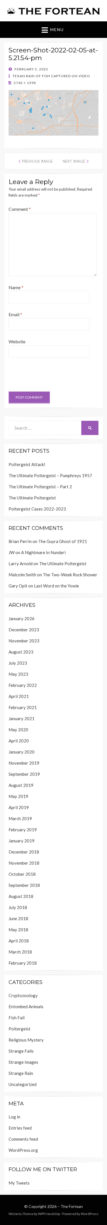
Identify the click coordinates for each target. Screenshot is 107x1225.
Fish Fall (17, 1017)
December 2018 (24, 851)
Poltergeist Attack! (27, 464)
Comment (20, 209)
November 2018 (24, 862)
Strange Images (23, 1062)
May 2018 (18, 929)
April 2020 (19, 740)
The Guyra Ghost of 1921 (62, 541)
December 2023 (24, 629)
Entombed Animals (26, 1006)
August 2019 (21, 785)
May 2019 (18, 796)
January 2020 (22, 751)
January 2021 (22, 718)
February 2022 (23, 685)
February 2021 (23, 707)
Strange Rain (21, 1073)
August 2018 (21, 896)
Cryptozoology (23, 995)
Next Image (74, 161)
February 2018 (23, 962)
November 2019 (24, 762)
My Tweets (19, 1182)
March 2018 (20, 951)
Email (15, 314)
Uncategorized (23, 1084)
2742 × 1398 (24, 83)
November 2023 (24, 640)
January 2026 (22, 618)
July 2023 (18, 662)
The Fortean (71, 1206)
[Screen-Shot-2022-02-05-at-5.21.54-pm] (53, 112)
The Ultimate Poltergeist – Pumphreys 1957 (50, 475)
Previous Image (37, 161)
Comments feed (23, 1139)
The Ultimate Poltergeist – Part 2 (40, 486)
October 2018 (22, 874)
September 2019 (24, 774)
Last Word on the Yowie (56, 585)
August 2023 (21, 651)
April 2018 (19, 940)
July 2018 (18, 907)
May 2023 (18, 674)
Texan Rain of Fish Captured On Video (51, 76)
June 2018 (18, 918)
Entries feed (20, 1127)
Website (17, 341)
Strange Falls (21, 1051)
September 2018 (24, 885)
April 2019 (19, 807)
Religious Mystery (26, 1039)
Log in (14, 1116)
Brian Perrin (20, 541)
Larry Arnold (21, 563)
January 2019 (22, 840)
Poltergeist (20, 1028)
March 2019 (20, 818)
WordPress (89, 1214)
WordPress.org (23, 1150)
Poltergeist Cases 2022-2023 (37, 508)
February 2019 (23, 829)
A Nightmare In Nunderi (43, 552)
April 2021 (19, 696)
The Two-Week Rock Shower (70, 574)
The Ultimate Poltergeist (32, 497)
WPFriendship (49, 1214)
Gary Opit (18, 585)
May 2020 (18, 729)
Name (16, 287)
